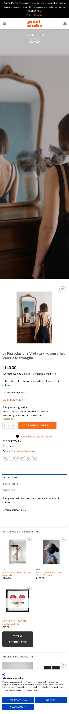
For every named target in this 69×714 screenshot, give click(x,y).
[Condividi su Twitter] (17, 458)
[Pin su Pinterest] (28, 458)
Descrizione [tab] (9, 477)
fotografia (15, 451)
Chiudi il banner (34, 15)
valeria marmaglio (29, 451)
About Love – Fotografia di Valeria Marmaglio (49, 574)
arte (8, 451)
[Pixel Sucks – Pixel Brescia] (34, 23)
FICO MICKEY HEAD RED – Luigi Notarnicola (15, 622)
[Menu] (4, 23)
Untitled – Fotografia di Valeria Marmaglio (17, 574)
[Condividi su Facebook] (11, 458)
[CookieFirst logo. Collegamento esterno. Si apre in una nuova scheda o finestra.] (3, 674)
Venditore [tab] (8, 490)
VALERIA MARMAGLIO (16, 399)
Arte (40, 34)
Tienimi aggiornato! (18, 639)
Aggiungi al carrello (37, 425)
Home (29, 34)
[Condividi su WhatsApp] (5, 458)
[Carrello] (65, 23)
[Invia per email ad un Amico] (22, 458)
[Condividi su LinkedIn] (34, 458)
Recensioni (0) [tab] (10, 484)
